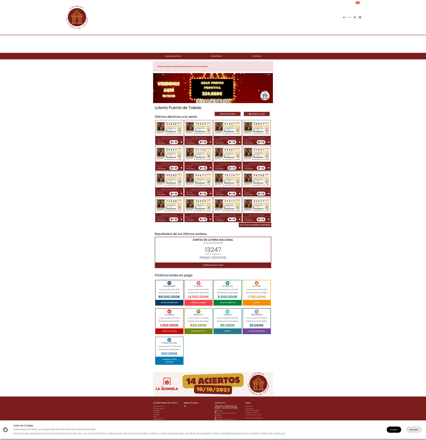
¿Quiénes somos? (159, 406)
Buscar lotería (228, 114)
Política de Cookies (252, 413)
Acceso (348, 17)
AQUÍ (283, 433)
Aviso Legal (249, 408)
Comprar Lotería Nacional (169, 360)
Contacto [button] (256, 56)
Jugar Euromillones (169, 302)
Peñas (155, 417)
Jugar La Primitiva (228, 302)
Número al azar (258, 114)
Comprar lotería (158, 408)
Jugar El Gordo (198, 302)
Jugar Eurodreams (256, 331)
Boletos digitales (158, 419)
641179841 (220, 411)
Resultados (156, 410)
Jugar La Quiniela (169, 331)
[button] (162, 91)
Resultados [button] (216, 56)
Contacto (156, 413)
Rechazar (414, 429)
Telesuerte (249, 406)
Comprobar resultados (213, 265)
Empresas (156, 415)
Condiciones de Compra (254, 415)
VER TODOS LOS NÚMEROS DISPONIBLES (255, 225)
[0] (356, 17)
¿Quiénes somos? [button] (173, 56)
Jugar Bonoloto (198, 331)
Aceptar (394, 429)
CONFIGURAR (225, 433)
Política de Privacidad (253, 410)
